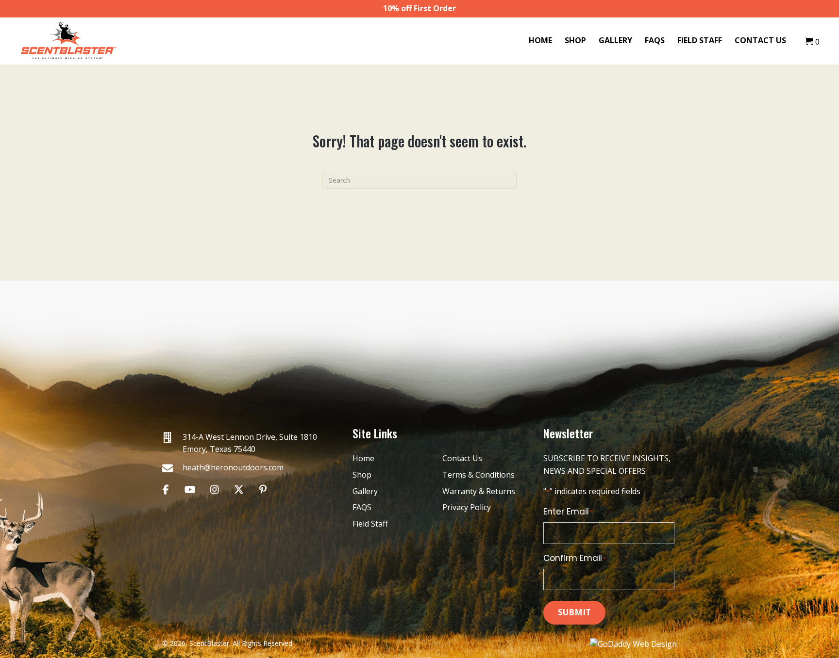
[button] (166, 489)
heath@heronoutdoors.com (233, 467)
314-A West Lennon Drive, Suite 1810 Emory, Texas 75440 (250, 443)
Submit (574, 612)
